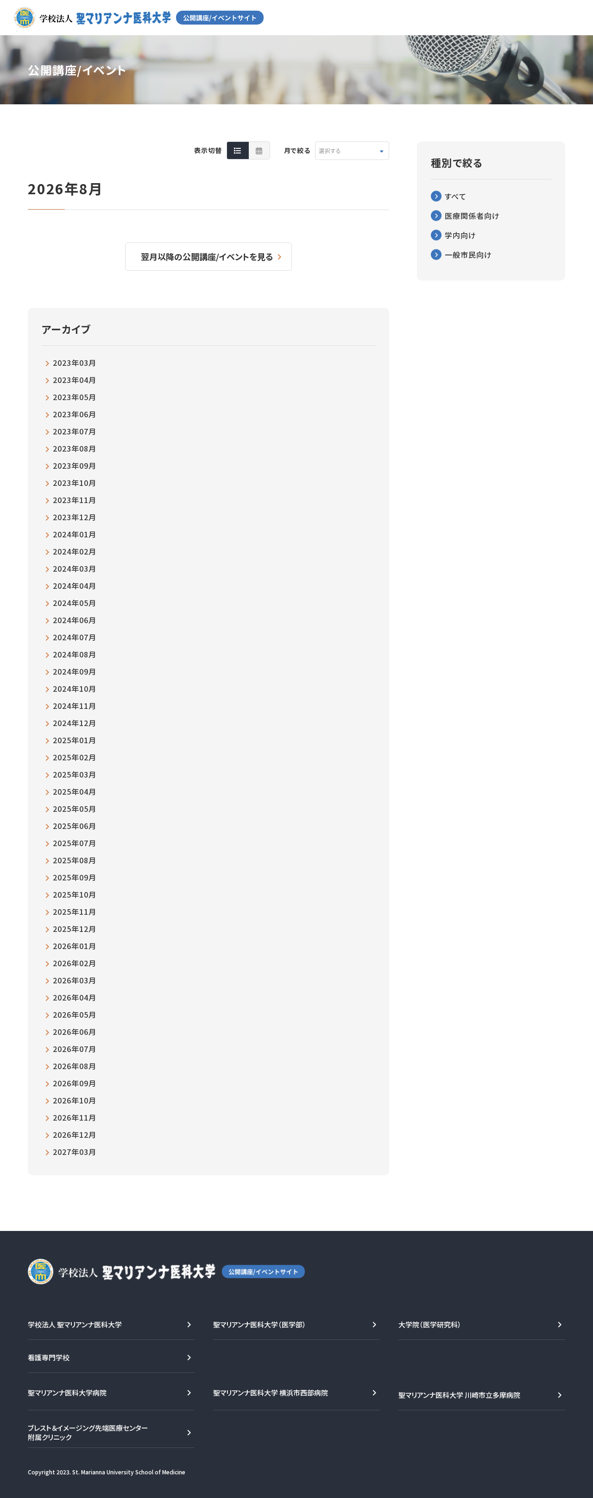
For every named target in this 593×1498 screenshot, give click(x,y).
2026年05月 (74, 1014)
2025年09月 (74, 877)
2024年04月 (74, 585)
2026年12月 (74, 1134)
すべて (456, 196)
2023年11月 (74, 499)
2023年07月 (74, 431)
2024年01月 (74, 534)
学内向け (460, 235)
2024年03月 (74, 568)
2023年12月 (74, 517)
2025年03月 (74, 774)
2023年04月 (74, 379)
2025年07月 (74, 842)
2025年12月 (74, 928)
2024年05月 (74, 602)
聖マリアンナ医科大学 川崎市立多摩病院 (459, 1395)
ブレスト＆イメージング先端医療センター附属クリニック (88, 1432)
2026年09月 (74, 1083)
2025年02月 (74, 757)
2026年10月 (74, 1100)
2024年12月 (74, 722)
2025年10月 (74, 894)
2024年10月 (74, 688)
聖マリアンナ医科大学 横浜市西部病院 (270, 1392)
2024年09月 (74, 671)
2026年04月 (74, 997)
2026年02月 (74, 963)
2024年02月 (74, 551)
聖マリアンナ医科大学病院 (67, 1392)
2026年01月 (74, 945)
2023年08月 (74, 448)
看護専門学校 (48, 1357)
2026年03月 (74, 980)
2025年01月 (74, 740)
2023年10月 (74, 482)
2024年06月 (74, 619)
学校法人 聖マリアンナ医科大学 (75, 1324)
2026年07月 (74, 1048)
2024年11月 (74, 705)
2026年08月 (74, 1065)
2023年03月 (74, 362)
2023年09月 (74, 465)
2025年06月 (74, 825)
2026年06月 (74, 1031)
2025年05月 (74, 808)
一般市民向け (468, 254)
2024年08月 (74, 654)
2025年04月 (74, 791)
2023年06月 (74, 414)
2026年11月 (74, 1117)
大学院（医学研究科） (429, 1324)
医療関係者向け (472, 215)
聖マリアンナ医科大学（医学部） (259, 1324)
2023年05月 (74, 396)
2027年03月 (74, 1151)
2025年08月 (74, 860)
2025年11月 (74, 911)
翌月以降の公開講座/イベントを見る (207, 256)
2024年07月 (74, 637)
